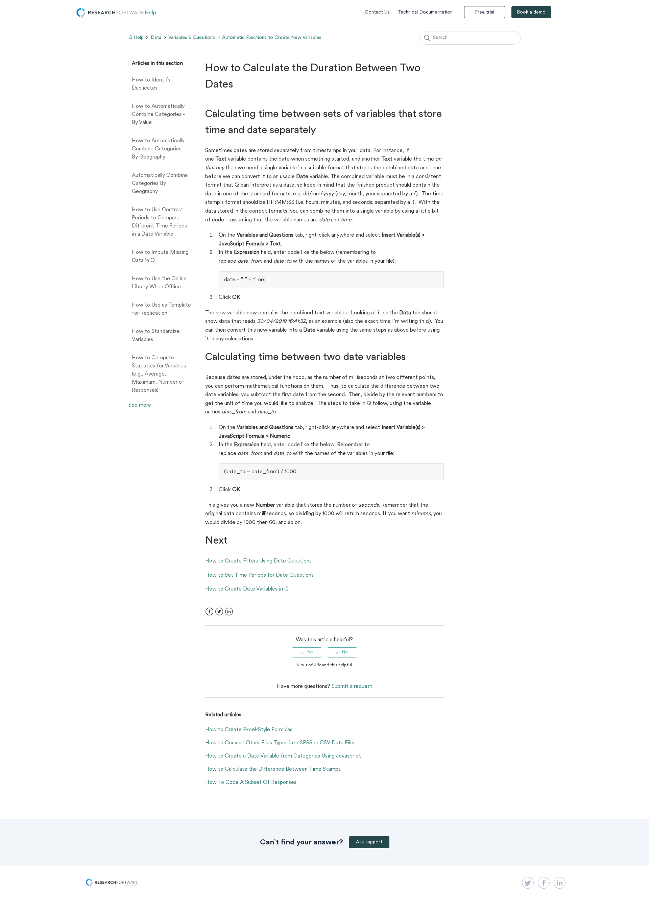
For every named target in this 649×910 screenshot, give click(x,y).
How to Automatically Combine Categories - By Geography (158, 149)
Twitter (219, 611)
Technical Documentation (425, 12)
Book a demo (531, 12)
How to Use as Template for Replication (161, 309)
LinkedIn (229, 611)
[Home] (116, 17)
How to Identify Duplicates (151, 84)
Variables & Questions (191, 37)
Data (156, 37)
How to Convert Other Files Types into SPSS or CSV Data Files (280, 743)
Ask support (369, 842)
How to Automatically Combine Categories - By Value (158, 114)
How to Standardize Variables (156, 335)
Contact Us (377, 12)
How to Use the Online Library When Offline (159, 283)
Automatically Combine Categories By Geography (160, 183)
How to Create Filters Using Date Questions (258, 561)
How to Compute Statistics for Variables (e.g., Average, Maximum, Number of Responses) (159, 374)
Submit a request (352, 686)
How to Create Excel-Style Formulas (248, 730)
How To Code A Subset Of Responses (250, 782)
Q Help (136, 37)
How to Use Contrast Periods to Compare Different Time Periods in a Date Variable (159, 222)
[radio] (307, 652)
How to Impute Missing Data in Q (160, 256)
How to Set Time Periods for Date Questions (259, 575)
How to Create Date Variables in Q (247, 589)
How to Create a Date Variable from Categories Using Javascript (283, 756)
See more (139, 405)
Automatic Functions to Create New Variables (271, 37)
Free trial (484, 12)
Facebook (209, 611)
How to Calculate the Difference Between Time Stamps (273, 769)
